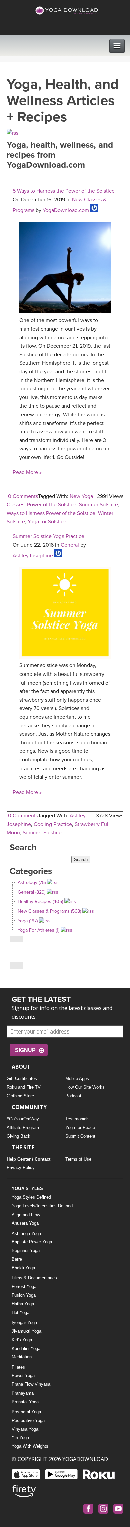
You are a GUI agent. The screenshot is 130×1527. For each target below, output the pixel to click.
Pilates (18, 1367)
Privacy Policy (21, 1167)
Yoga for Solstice (47, 521)
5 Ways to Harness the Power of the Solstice (64, 191)
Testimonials (77, 1118)
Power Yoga (23, 1375)
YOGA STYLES (27, 1188)
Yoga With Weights (30, 1446)
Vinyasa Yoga (25, 1429)
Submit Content (80, 1136)
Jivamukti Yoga (26, 1331)
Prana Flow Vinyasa (31, 1384)
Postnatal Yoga (26, 1411)
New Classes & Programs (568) (49, 911)
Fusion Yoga (24, 1295)
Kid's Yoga (22, 1339)
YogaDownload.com (66, 210)
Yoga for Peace (80, 1127)
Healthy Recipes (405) (40, 901)
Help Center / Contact (28, 1159)
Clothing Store (20, 1095)
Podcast (73, 1095)
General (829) (31, 892)
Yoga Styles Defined (31, 1197)
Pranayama (23, 1393)
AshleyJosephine (33, 555)
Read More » (27, 472)
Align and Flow (26, 1214)
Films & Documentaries (34, 1277)
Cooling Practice (53, 824)
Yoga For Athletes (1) (38, 930)
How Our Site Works (85, 1087)
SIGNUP (25, 1050)
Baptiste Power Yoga (32, 1241)
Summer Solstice (98, 504)
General (70, 545)
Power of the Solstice (51, 504)
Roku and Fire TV (24, 1087)
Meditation (22, 1356)
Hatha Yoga (23, 1303)
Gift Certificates (22, 1078)
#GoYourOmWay (23, 1118)
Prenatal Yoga (25, 1401)
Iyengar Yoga (24, 1322)
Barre (17, 1259)
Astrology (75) (32, 882)
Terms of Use (78, 1159)
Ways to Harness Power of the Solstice (51, 513)
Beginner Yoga (26, 1250)
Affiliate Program (23, 1127)
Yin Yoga (20, 1437)
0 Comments (23, 496)
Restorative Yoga (28, 1420)
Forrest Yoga (24, 1286)
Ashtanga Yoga (26, 1233)
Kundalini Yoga (26, 1348)
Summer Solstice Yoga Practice (48, 536)
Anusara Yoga (25, 1223)
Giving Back (18, 1136)
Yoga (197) (28, 921)
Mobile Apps (77, 1078)
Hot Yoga (20, 1312)
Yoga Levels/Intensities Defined (42, 1205)
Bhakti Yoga (23, 1267)
